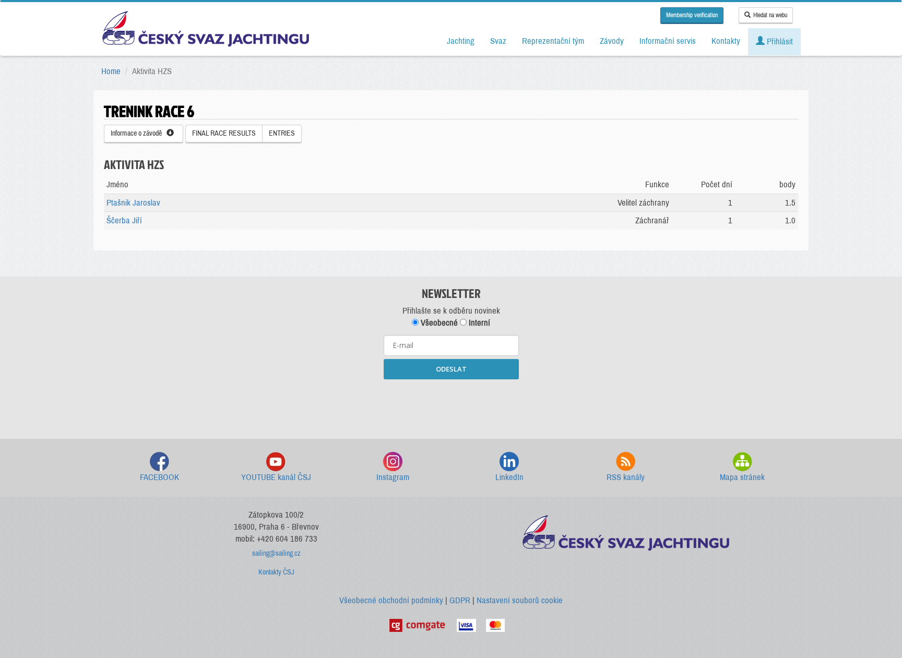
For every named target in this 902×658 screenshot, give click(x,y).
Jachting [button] (460, 41)
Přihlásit (779, 41)
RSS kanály (626, 477)
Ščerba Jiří (124, 220)
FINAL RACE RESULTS (224, 133)
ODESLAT (451, 369)
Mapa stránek (742, 477)
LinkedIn (509, 477)
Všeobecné (438, 322)
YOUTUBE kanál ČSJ (276, 477)
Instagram (392, 477)
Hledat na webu (770, 15)
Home (111, 71)
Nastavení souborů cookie (520, 600)
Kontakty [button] (725, 41)
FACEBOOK (159, 477)
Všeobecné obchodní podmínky (391, 600)
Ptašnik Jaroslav (133, 202)
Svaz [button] (498, 41)
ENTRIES (282, 133)
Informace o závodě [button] (139, 133)
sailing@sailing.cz (276, 553)
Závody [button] (612, 41)
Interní (478, 322)
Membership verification (692, 15)
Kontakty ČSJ (276, 572)
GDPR (459, 600)
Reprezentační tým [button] (553, 41)
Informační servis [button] (667, 41)
